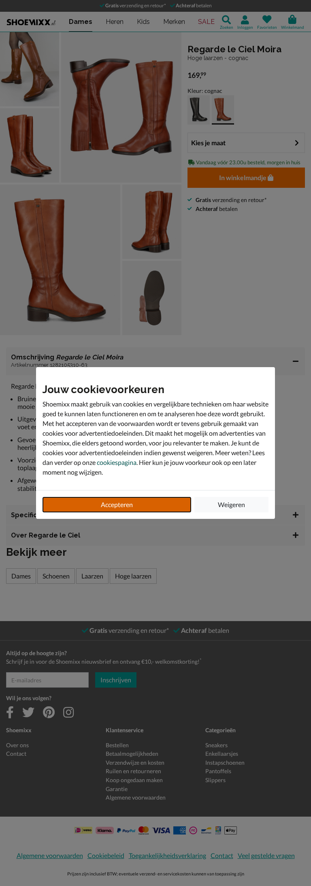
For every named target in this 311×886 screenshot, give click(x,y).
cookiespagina (116, 462)
